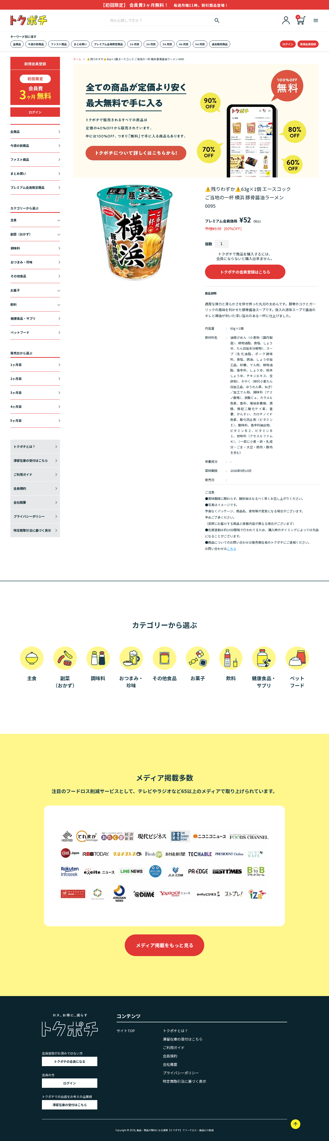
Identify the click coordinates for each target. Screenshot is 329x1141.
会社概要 (19, 502)
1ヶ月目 (134, 44)
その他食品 (18, 276)
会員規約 (19, 488)
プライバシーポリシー (29, 516)
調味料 (15, 248)
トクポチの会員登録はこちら (245, 272)
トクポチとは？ (24, 446)
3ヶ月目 (167, 44)
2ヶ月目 (151, 44)
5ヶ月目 (200, 44)
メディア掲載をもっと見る (164, 945)
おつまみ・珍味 (22, 262)
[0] (301, 23)
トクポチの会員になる (69, 1061)
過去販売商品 (220, 44)
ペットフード (20, 332)
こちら (231, 548)
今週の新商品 (36, 44)
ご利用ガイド (22, 474)
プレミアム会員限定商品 (108, 44)
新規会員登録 (308, 44)
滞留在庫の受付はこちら (30, 460)
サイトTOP (126, 1030)
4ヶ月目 (183, 44)
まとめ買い (80, 44)
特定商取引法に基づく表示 (32, 530)
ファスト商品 (59, 44)
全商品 (17, 44)
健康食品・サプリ (23, 318)
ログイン (288, 44)
